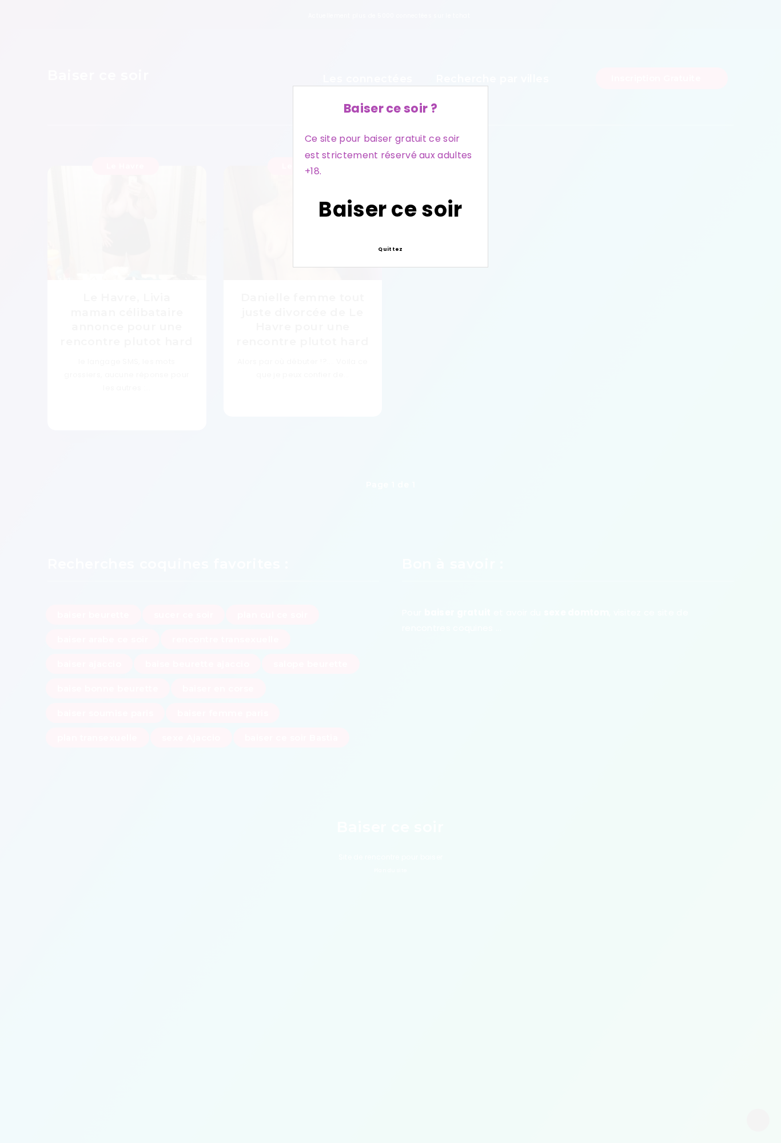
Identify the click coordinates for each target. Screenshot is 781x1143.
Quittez (390, 249)
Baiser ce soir (390, 209)
